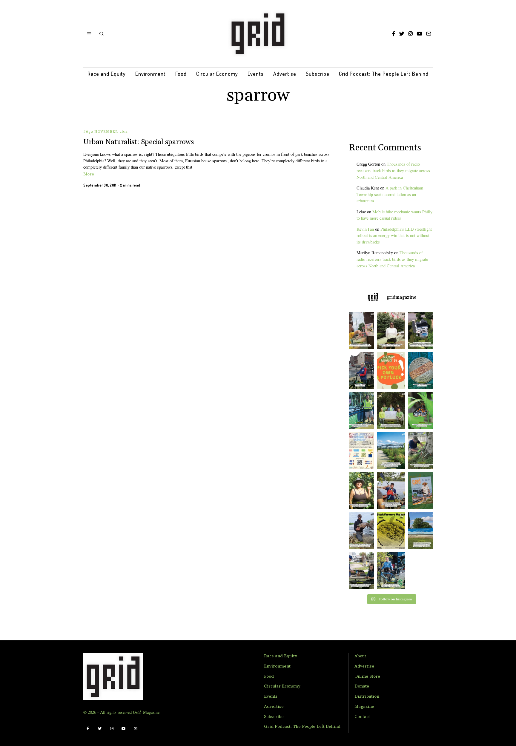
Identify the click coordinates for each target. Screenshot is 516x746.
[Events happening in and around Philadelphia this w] (391, 370)
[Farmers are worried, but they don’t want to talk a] (422, 530)
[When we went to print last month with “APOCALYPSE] (360, 370)
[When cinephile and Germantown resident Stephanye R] (391, 330)
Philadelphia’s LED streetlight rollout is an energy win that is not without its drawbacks (394, 235)
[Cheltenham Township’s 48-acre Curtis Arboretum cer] (391, 410)
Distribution (366, 696)
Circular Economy (217, 73)
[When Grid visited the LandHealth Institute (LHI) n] (360, 570)
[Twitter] (402, 33)
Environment (150, 73)
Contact (362, 716)
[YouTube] (419, 33)
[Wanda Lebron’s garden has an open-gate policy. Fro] (360, 490)
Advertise (284, 73)
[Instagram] (410, 33)
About (360, 656)
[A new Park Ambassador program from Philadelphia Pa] (360, 410)
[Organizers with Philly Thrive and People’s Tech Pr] (360, 330)
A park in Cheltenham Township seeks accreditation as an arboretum (390, 194)
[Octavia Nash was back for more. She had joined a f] (391, 490)
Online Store (367, 676)
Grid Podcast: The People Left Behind (384, 73)
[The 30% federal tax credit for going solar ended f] (422, 330)
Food (181, 73)
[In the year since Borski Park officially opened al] (391, 450)
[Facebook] (394, 33)
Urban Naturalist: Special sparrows (138, 142)
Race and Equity (106, 73)
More (88, 174)
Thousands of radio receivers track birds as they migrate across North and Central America (393, 170)
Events (256, 73)
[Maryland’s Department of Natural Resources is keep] (422, 410)
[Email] (429, 33)
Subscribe (317, 73)
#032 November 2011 (105, 132)
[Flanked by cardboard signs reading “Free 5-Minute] (391, 570)
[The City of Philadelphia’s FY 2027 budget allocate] (422, 370)
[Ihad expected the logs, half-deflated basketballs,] (360, 530)
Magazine (364, 706)
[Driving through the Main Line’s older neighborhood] (422, 450)
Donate (361, 686)
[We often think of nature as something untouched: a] (422, 490)
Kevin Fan (365, 229)
